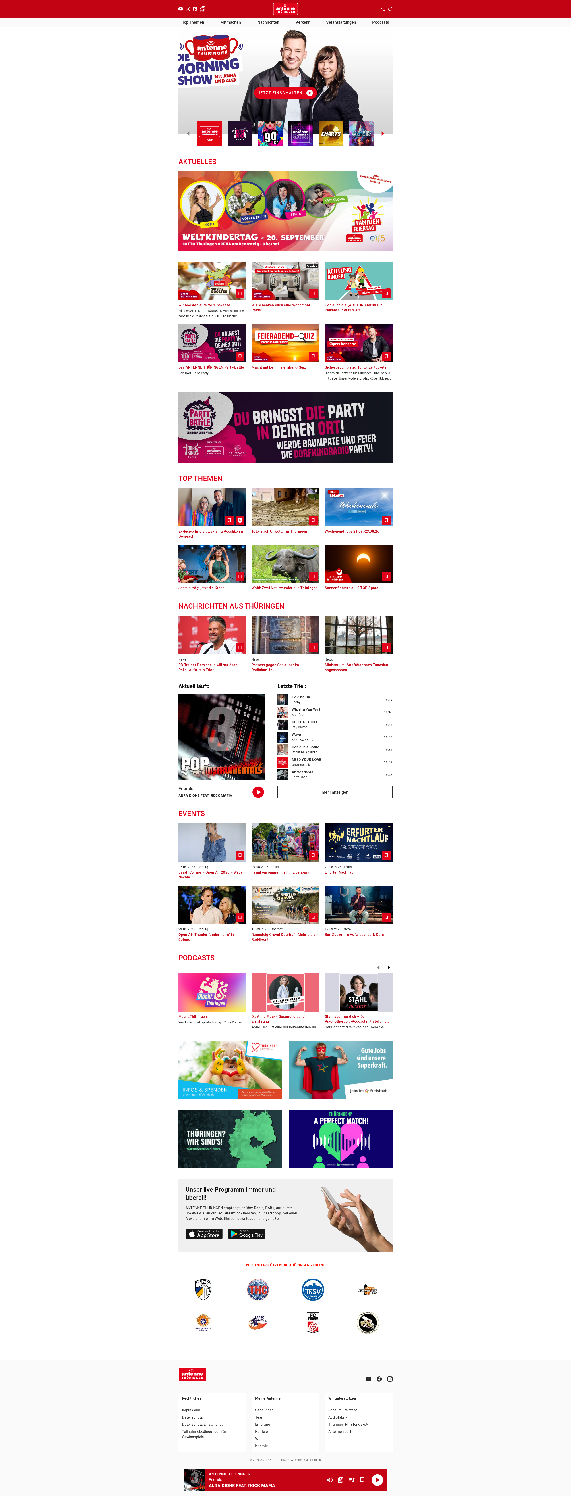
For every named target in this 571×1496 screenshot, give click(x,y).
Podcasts (380, 22)
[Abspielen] (377, 1480)
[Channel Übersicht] (340, 1479)
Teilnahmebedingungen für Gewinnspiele (204, 1434)
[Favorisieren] (362, 1479)
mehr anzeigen (335, 792)
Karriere (261, 1431)
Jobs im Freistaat (342, 1410)
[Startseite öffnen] (285, 9)
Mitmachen (230, 22)
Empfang (262, 1424)
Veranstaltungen (341, 22)
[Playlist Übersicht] (351, 1479)
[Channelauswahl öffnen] (390, 9)
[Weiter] (389, 967)
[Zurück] (378, 967)
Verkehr (303, 22)
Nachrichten (268, 22)
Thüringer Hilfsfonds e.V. (348, 1424)
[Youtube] (180, 9)
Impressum (191, 1410)
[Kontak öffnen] (382, 9)
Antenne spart (339, 1431)
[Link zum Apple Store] (204, 1235)
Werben (261, 1439)
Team (259, 1417)
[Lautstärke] (330, 1479)
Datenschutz (192, 1417)
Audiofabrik (337, 1417)
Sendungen (264, 1410)
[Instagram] (188, 9)
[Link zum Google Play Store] (246, 1235)
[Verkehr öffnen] (202, 9)
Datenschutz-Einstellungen (204, 1424)
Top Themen (193, 22)
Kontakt (261, 1446)
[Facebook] (195, 9)
